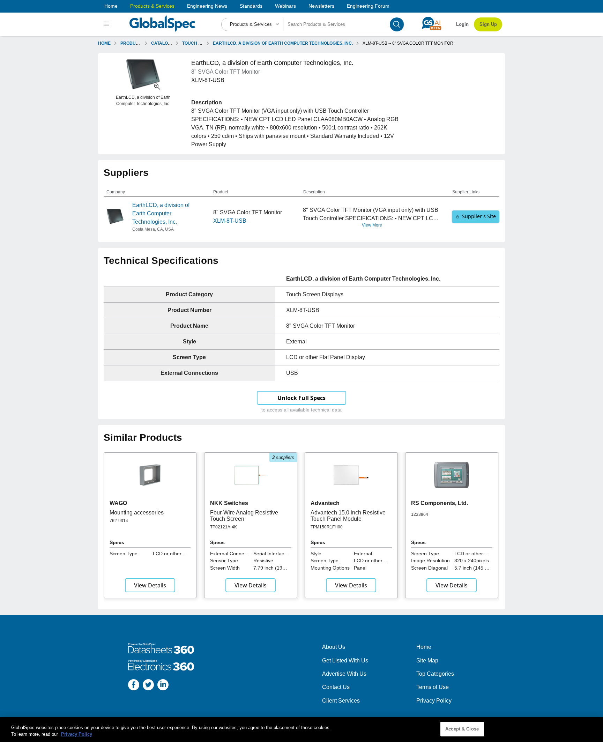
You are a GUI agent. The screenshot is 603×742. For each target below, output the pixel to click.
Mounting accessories (137, 512)
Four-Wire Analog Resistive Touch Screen (244, 516)
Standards (251, 6)
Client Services (341, 701)
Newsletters (321, 6)
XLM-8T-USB (229, 221)
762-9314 (119, 520)
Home (111, 6)
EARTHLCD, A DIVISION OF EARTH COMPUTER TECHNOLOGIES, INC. (283, 43)
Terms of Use (432, 687)
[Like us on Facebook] (133, 686)
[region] (301, 729)
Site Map (427, 660)
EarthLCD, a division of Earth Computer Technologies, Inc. (160, 213)
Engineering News (207, 6)
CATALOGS (162, 43)
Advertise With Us (344, 674)
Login (462, 24)
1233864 (419, 514)
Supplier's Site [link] (479, 216)
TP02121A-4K (223, 527)
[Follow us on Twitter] (148, 686)
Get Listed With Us (345, 660)
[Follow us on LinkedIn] (163, 686)
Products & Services (152, 6)
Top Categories (435, 674)
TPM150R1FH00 (327, 527)
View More (372, 225)
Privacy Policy (434, 701)
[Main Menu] (107, 24)
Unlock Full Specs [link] (301, 398)
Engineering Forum (368, 6)
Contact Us (336, 687)
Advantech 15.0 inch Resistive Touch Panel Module (348, 516)
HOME (104, 43)
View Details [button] (150, 585)
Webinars (285, 6)
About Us (333, 647)
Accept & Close (462, 729)
